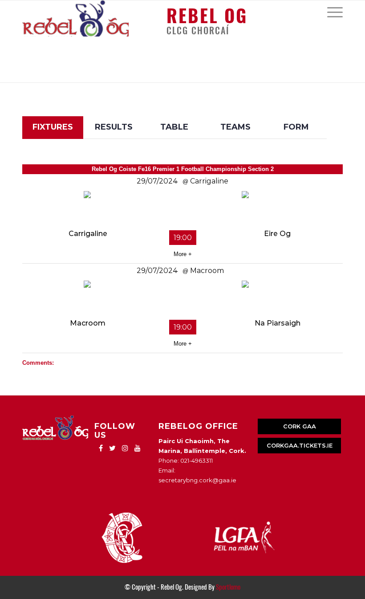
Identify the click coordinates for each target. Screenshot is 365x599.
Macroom (87, 323)
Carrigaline (88, 233)
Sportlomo (228, 587)
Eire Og (277, 233)
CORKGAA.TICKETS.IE (300, 445)
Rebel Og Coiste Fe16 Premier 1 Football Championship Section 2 (183, 169)
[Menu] (330, 11)
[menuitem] (330, 11)
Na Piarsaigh (277, 323)
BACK (326, 110)
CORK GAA (299, 426)
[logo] (75, 18)
